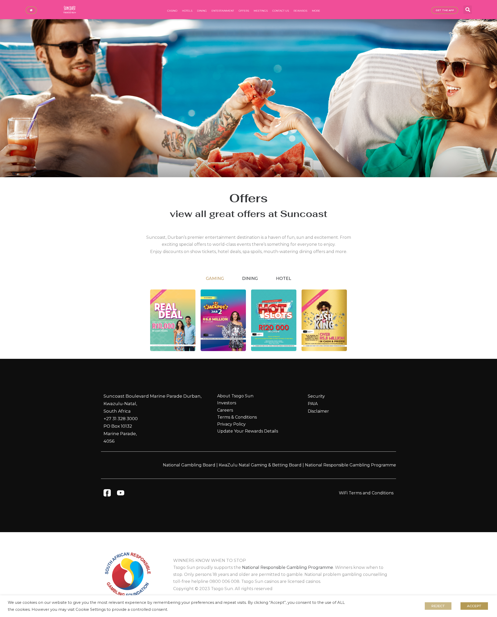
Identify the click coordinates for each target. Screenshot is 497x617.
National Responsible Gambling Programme (350, 465)
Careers (225, 410)
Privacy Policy (231, 424)
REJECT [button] (438, 606)
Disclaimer (318, 411)
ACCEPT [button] (474, 606)
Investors (226, 402)
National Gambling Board (189, 465)
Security (316, 396)
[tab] (215, 278)
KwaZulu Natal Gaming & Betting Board (260, 465)
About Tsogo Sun (235, 395)
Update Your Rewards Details (247, 431)
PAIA (313, 403)
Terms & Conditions (237, 417)
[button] (467, 9)
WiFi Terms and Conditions (366, 492)
